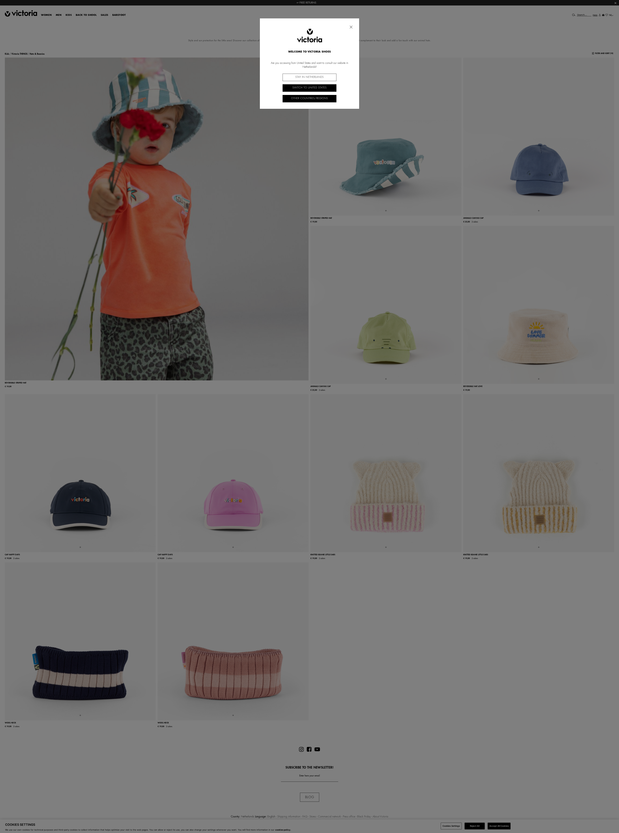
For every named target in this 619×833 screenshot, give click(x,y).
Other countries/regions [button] (309, 98)
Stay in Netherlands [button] (309, 77)
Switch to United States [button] (309, 88)
